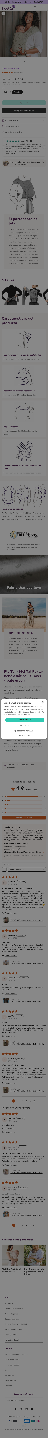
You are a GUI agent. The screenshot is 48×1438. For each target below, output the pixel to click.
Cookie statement (24, 735)
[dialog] (24, 719)
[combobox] (43, 702)
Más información (23, 715)
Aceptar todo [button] (25, 720)
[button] (24, 731)
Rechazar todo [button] (25, 725)
